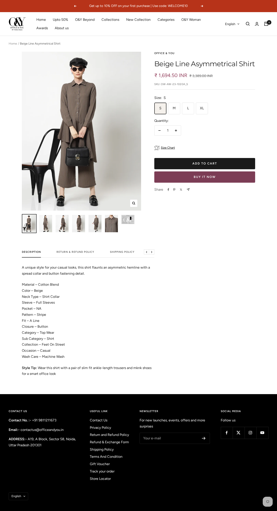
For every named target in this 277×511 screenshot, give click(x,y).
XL (202, 108)
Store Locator (100, 479)
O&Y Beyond (85, 20)
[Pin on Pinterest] (174, 189)
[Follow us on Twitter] (239, 433)
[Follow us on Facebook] (227, 433)
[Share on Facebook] (168, 189)
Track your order (102, 471)
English (230, 24)
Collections (110, 20)
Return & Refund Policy (75, 251)
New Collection (138, 20)
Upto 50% (60, 20)
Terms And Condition (106, 457)
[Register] (204, 438)
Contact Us (98, 420)
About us (62, 28)
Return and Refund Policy (109, 435)
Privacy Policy (100, 428)
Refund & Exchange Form (109, 442)
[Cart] (266, 24)
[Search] (248, 24)
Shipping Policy (122, 251)
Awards (42, 28)
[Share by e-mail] (188, 189)
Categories (166, 20)
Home (41, 20)
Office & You (164, 53)
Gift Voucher (100, 464)
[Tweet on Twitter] (181, 189)
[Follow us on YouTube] (262, 433)
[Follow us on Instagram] (250, 433)
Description (31, 251)
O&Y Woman (191, 20)
